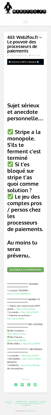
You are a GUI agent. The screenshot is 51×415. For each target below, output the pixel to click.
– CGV (8, 403)
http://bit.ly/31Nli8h (15, 318)
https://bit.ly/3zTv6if (16, 334)
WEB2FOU (31, 411)
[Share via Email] (35, 385)
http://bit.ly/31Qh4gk (30, 365)
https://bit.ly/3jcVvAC (26, 309)
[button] (25, 21)
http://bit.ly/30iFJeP (30, 312)
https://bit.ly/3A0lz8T (16, 340)
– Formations (20, 401)
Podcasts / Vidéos (37, 401)
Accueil (9, 401)
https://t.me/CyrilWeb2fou (19, 294)
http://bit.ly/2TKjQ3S (32, 359)
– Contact (25, 405)
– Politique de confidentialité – (29, 403)
